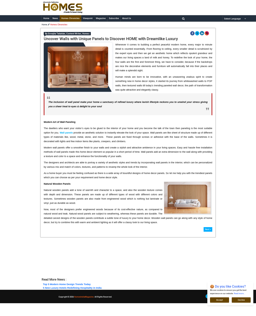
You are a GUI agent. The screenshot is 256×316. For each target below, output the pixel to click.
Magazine (101, 18)
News (55, 18)
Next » (208, 229)
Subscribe (114, 18)
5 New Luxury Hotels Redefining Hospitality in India (72, 288)
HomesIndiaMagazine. (84, 297)
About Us (126, 18)
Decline (241, 300)
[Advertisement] (148, 7)
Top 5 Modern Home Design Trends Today (67, 284)
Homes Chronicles (70, 18)
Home (46, 18)
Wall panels (66, 132)
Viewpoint (88, 18)
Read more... (239, 293)
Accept (219, 300)
